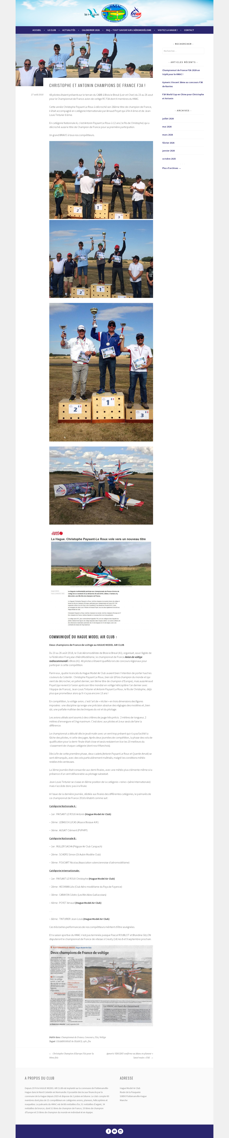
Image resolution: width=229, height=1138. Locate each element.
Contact (189, 30)
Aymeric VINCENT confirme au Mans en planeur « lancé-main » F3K (129, 1056)
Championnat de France (72, 1037)
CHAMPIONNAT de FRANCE (69, 1041)
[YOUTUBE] (114, 1131)
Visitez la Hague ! (168, 30)
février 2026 (168, 142)
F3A (96, 1037)
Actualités (68, 30)
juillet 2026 (168, 118)
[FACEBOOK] (108, 1131)
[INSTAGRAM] (120, 1131)
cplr (85, 1041)
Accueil (37, 30)
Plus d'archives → (171, 168)
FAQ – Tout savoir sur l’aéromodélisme (128, 30)
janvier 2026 (168, 150)
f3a (89, 1041)
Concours (89, 1037)
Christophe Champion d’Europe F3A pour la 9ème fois (71, 1056)
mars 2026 (167, 134)
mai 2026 (166, 126)
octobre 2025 (169, 158)
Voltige (102, 1037)
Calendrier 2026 (91, 30)
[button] (101, 180)
